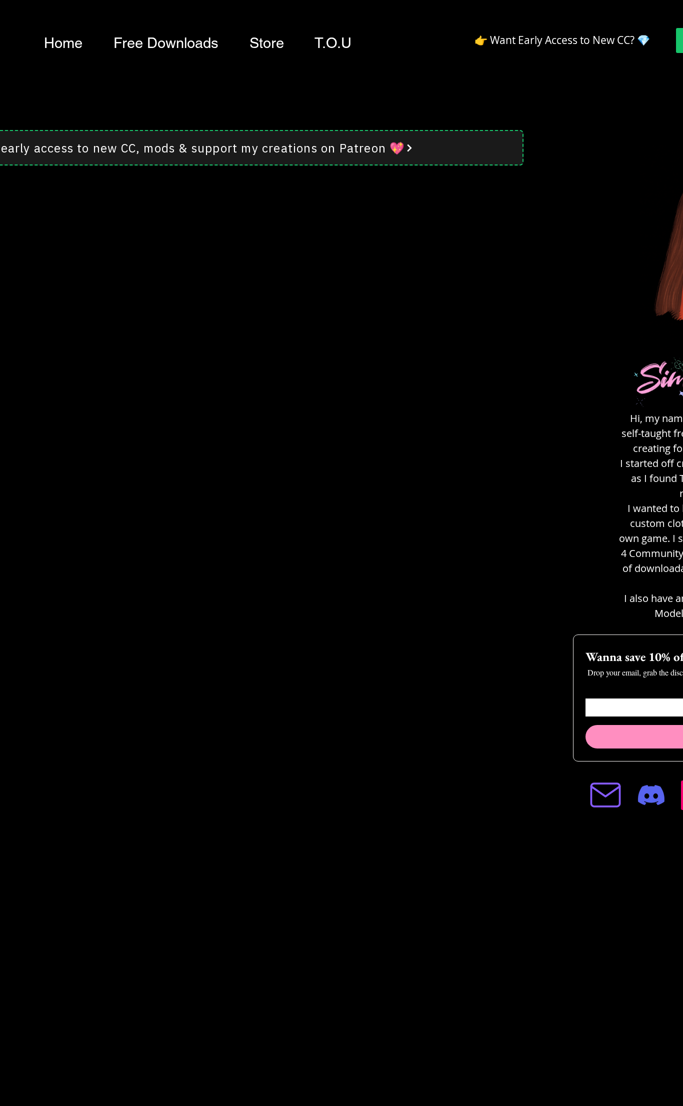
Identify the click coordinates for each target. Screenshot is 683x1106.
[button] (166, 43)
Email (594, 690)
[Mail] (605, 795)
